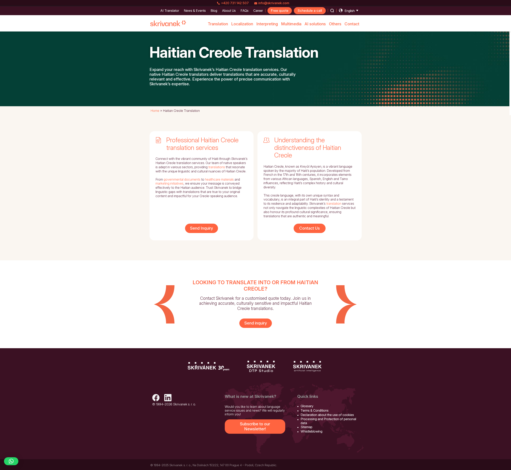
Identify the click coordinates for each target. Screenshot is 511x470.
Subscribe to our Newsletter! (255, 426)
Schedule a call (310, 11)
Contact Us (309, 228)
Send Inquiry (201, 228)
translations (216, 167)
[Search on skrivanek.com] (332, 10)
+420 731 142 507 (235, 3)
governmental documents (182, 179)
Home (155, 111)
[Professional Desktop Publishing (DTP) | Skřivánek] (261, 366)
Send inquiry (255, 323)
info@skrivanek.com (273, 3)
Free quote (279, 11)
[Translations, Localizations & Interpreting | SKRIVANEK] (168, 23)
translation (333, 204)
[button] (11, 461)
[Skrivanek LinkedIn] (167, 398)
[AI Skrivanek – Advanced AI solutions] (307, 366)
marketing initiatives (169, 183)
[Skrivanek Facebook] (155, 398)
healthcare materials (219, 179)
